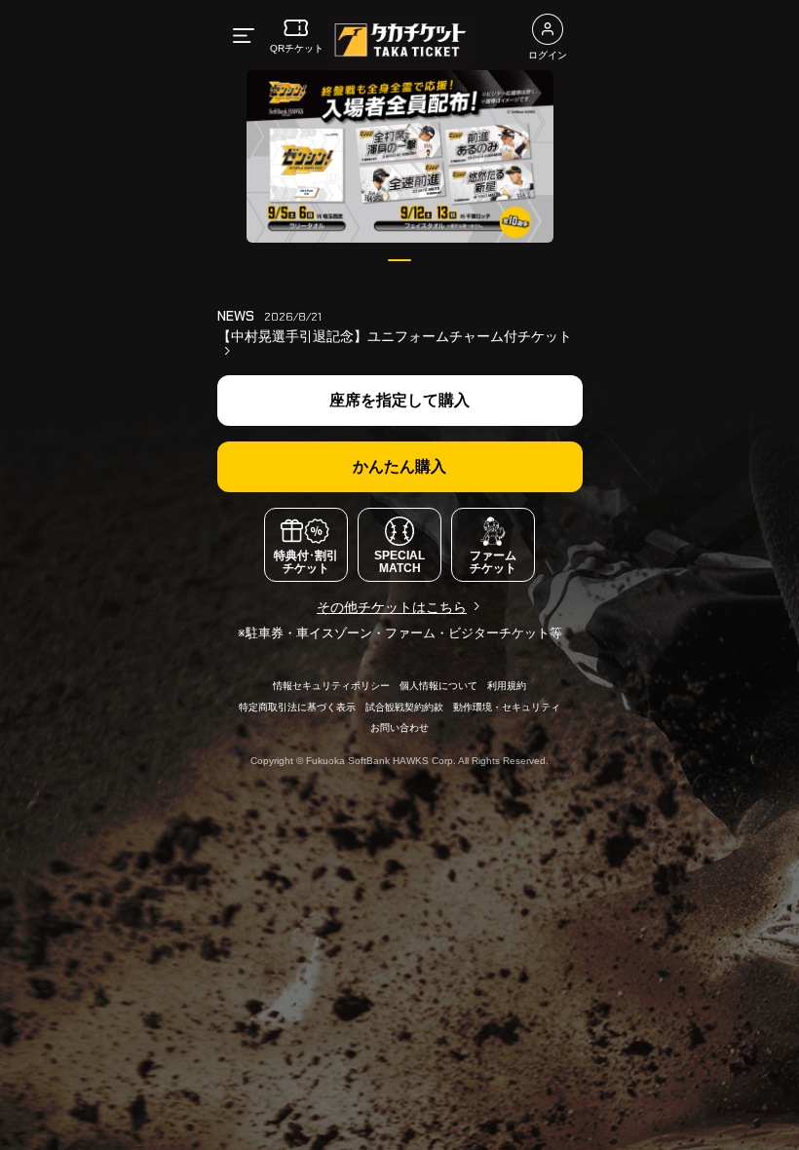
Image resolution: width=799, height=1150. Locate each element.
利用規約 (506, 685)
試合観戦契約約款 (404, 707)
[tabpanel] (400, 156)
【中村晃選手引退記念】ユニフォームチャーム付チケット (394, 336)
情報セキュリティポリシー (331, 685)
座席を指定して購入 (399, 400)
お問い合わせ (399, 727)
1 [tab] (400, 260)
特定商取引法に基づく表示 (297, 707)
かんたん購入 (399, 466)
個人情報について (438, 685)
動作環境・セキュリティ (506, 707)
